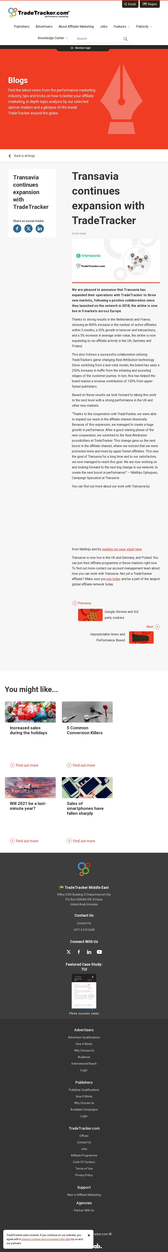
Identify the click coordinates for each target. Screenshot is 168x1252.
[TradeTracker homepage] (39, 13)
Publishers (22, 26)
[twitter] (68, 951)
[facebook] (78, 951)
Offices (84, 1135)
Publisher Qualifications (84, 1090)
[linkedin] (89, 951)
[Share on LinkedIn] (40, 228)
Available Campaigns (84, 1109)
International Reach (84, 1063)
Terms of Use (84, 1168)
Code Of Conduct (84, 1162)
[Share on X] (28, 228)
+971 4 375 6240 (84, 929)
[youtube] (99, 951)
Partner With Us (84, 1210)
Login (84, 1070)
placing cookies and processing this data (46, 1239)
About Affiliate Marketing (76, 26)
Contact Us (84, 923)
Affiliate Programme (84, 1155)
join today (113, 579)
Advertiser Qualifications (84, 1037)
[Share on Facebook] (17, 228)
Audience (84, 1057)
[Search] (126, 38)
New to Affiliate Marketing (84, 1194)
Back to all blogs (24, 155)
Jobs (103, 26)
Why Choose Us (84, 1050)
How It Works (84, 1044)
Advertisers (44, 26)
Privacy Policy (84, 1175)
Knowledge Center (51, 38)
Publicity (142, 26)
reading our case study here (122, 549)
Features (120, 26)
